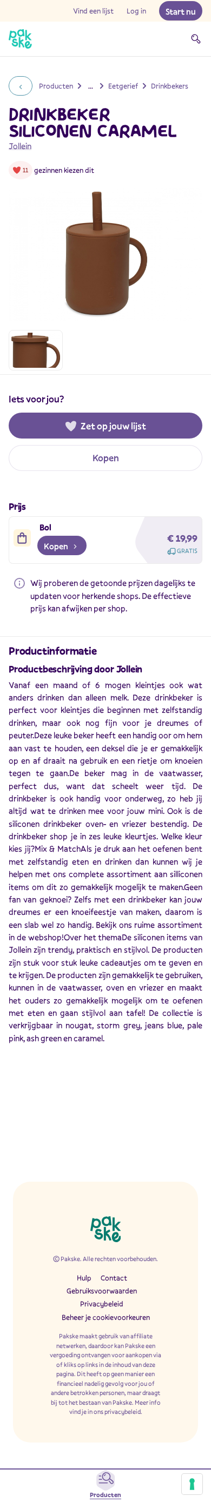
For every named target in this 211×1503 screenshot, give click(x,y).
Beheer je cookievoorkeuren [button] (106, 1317)
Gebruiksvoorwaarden (102, 1291)
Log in (136, 11)
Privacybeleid (101, 1304)
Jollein (20, 145)
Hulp (84, 1278)
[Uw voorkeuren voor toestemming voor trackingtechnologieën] (192, 1484)
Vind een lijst (93, 11)
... (90, 86)
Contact (114, 1278)
